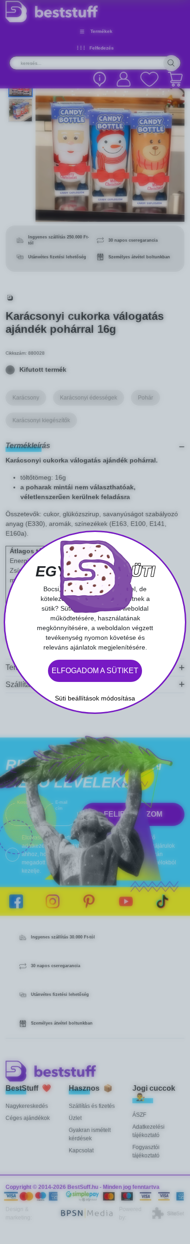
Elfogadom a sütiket (95, 671)
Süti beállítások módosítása (95, 698)
